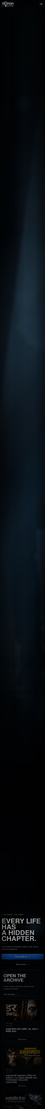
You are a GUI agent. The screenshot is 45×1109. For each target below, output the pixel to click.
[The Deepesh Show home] (12, 4)
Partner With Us (22, 956)
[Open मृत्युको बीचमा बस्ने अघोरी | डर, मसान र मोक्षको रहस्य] (22, 1010)
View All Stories (10, 994)
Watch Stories (22, 964)
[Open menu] (41, 4)
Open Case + (22, 1039)
